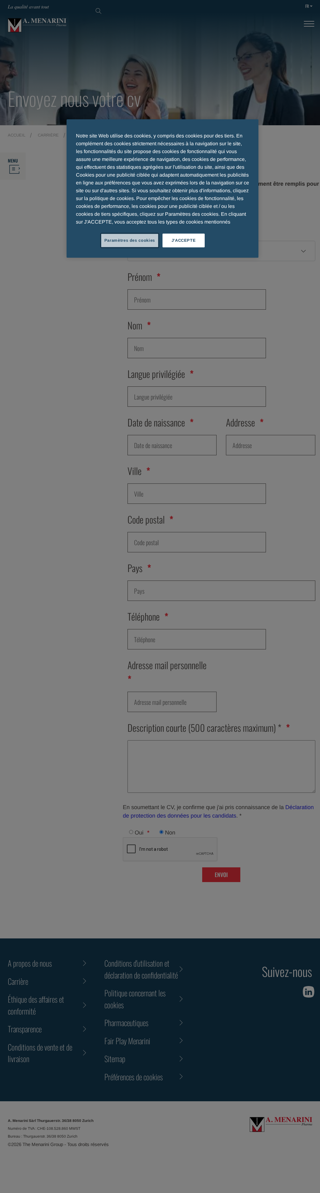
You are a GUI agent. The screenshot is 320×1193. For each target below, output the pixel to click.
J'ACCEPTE (184, 240)
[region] (162, 188)
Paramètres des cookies (129, 240)
